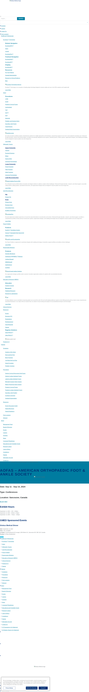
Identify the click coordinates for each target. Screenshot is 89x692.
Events (1, 462)
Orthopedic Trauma (7, 547)
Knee (7, 199)
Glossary (4, 583)
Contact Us (4, 31)
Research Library (6, 610)
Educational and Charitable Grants (10, 608)
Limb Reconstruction (12, 177)
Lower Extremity (10, 164)
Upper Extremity (10, 148)
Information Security (7, 621)
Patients (3, 569)
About (2, 585)
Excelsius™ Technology (8, 541)
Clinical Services (6, 560)
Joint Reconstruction (7, 549)
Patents (4, 566)
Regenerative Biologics (8, 555)
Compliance (5, 616)
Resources (4, 577)
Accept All (43, 688)
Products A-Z (5, 563)
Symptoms (4, 572)
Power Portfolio (6, 552)
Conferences (7, 462)
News (3, 602)
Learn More (8, 90)
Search (20, 18)
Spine (3, 544)
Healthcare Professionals (7, 538)
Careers (3, 28)
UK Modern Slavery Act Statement (10, 630)
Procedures (5, 574)
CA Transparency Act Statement (10, 627)
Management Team (7, 588)
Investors (3, 25)
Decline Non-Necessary (32, 688)
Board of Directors (6, 591)
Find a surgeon (4, 34)
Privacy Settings (9, 688)
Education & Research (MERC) (10, 558)
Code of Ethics (5, 613)
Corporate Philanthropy (8, 605)
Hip (6, 194)
